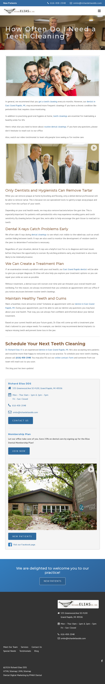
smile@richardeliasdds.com (87, 3)
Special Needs (9, 651)
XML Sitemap (25, 671)
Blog (36, 651)
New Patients (10, 3)
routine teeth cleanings (44, 291)
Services (24, 647)
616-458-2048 (58, 3)
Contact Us (20, 420)
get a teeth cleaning (48, 101)
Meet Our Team (10, 647)
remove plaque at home (29, 195)
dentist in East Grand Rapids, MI (53, 349)
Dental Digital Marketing (14, 675)
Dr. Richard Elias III (13, 349)
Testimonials (25, 651)
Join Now (18, 451)
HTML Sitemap (10, 671)
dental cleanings (38, 234)
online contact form (64, 357)
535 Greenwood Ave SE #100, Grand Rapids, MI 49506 (37, 388)
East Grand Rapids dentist (75, 269)
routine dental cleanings (55, 126)
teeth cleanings (60, 116)
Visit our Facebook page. (24, 544)
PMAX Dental (35, 675)
